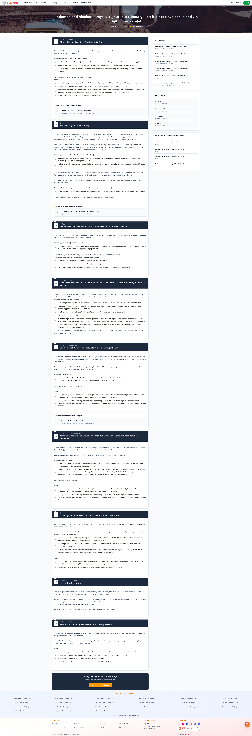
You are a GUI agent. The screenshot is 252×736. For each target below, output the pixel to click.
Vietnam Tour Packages (189, 707)
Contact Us (78, 724)
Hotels (66, 3)
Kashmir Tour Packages (105, 699)
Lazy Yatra (13, 2)
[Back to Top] (199, 734)
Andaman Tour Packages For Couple (126, 715)
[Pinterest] (199, 724)
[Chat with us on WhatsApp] (191, 724)
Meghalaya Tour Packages (105, 703)
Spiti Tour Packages (188, 703)
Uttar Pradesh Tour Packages (105, 707)
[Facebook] (179, 724)
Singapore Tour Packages (63, 711)
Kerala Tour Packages (188, 699)
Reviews (75, 3)
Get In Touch (234, 3)
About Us (55, 724)
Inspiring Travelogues (59, 728)
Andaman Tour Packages (21, 699)
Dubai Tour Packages (147, 707)
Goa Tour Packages (230, 699)
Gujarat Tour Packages (21, 703)
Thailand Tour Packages (230, 707)
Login (247, 3)
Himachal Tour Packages (146, 703)
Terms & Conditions (103, 728)
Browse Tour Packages (100, 685)
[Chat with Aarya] (247, 724)
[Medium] (195, 724)
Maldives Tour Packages (21, 711)
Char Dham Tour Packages (105, 711)
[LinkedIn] (187, 724)
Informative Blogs (125, 724)
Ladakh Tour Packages (147, 699)
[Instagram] (183, 724)
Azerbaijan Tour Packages (22, 707)
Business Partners (80, 728)
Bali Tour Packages (63, 707)
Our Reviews (101, 724)
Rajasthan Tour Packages (63, 699)
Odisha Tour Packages (230, 703)
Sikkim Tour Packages (63, 703)
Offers (121, 728)
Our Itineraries (86, 3)
